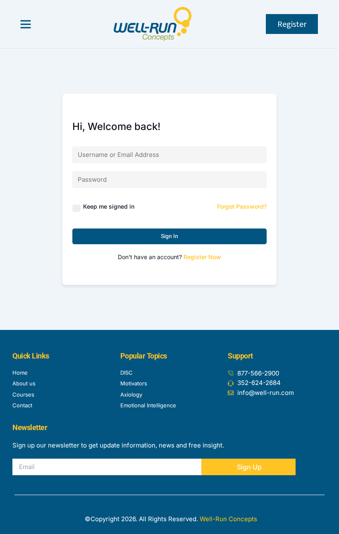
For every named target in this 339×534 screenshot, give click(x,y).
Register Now (202, 256)
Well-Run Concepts (228, 519)
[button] (25, 24)
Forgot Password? (242, 206)
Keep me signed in (108, 206)
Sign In (169, 236)
